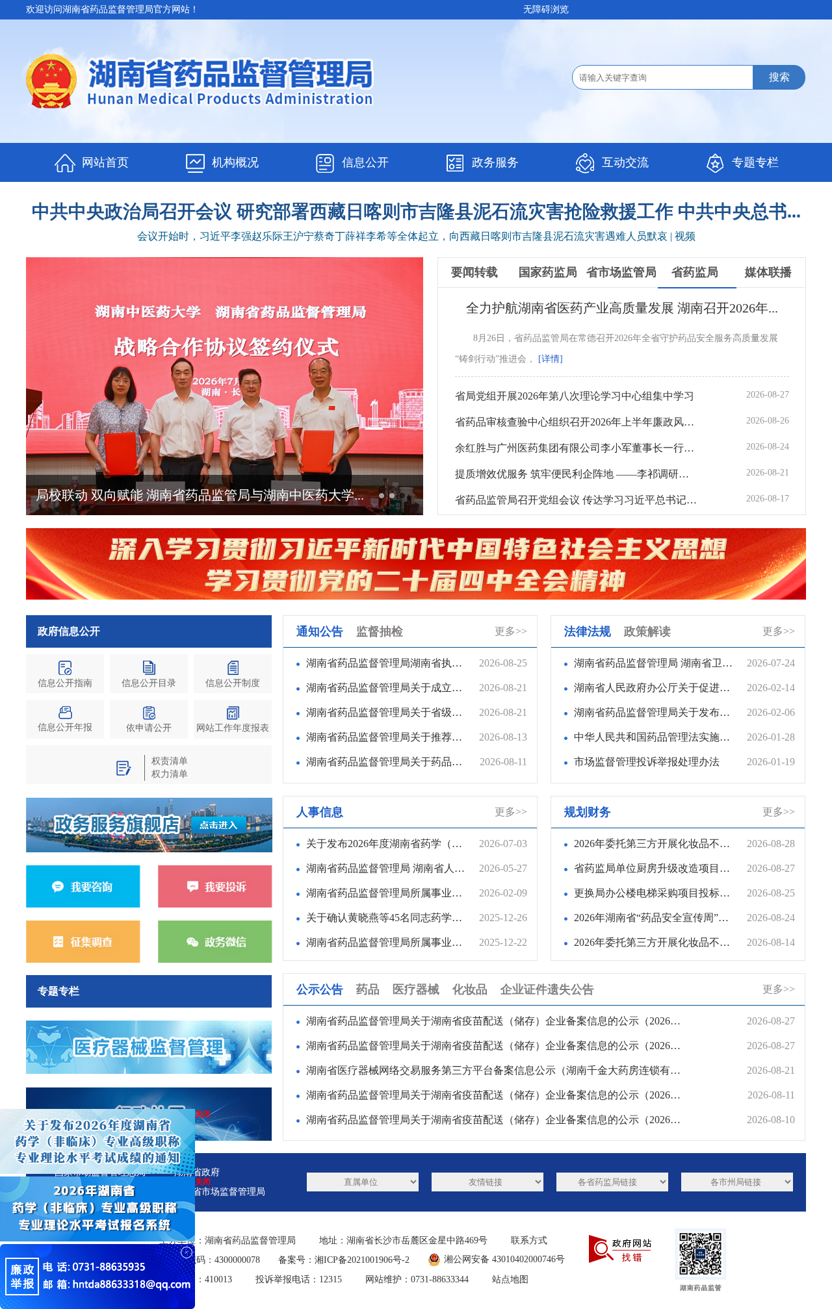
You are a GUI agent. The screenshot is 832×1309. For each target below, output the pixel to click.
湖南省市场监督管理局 (219, 1192)
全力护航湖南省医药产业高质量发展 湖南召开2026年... (622, 308)
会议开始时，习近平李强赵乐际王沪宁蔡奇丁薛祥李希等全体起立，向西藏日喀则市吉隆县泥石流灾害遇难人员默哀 (402, 236)
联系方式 (529, 1240)
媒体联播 (768, 272)
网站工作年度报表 (232, 728)
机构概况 (235, 162)
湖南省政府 (197, 1172)
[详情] (550, 359)
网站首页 (105, 162)
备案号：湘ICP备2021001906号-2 (344, 1260)
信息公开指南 (65, 683)
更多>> (511, 631)
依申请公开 (149, 728)
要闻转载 (474, 272)
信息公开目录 (149, 683)
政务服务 (495, 162)
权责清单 (169, 761)
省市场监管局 (621, 272)
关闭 (203, 1181)
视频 (685, 236)
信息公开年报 (65, 727)
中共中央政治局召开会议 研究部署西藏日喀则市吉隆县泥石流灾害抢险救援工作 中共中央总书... (416, 211)
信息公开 (365, 162)
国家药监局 (548, 272)
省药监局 (694, 272)
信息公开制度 (232, 683)
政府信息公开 (69, 631)
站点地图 (510, 1279)
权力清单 (169, 774)
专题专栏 (755, 162)
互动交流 (625, 162)
